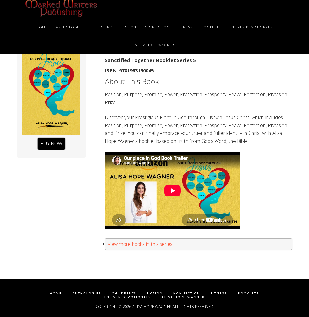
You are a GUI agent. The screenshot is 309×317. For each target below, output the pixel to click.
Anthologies (86, 293)
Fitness (219, 293)
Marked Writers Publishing (60, 9)
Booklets (248, 293)
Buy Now (51, 143)
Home (56, 293)
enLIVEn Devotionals (127, 297)
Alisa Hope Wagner (183, 297)
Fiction (155, 293)
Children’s (124, 293)
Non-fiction (186, 293)
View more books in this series (140, 244)
